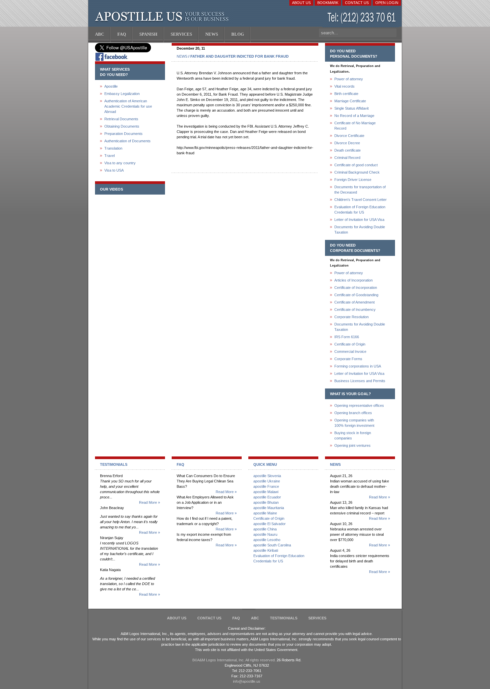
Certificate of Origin (349, 344)
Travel (109, 156)
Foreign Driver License (352, 180)
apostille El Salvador (269, 524)
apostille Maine (265, 513)
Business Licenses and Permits (359, 381)
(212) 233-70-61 (362, 18)
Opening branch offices (353, 413)
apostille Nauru (265, 534)
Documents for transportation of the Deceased (360, 189)
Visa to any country (120, 163)
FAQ (236, 618)
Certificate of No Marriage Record (355, 125)
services (317, 618)
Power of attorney (348, 79)
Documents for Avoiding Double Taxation (359, 229)
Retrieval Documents (121, 119)
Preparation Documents (123, 134)
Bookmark (327, 3)
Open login (386, 3)
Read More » (149, 502)
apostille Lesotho (266, 540)
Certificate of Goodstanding (356, 295)
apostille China (265, 529)
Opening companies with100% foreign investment (354, 422)
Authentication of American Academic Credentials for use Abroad (128, 106)
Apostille (111, 86)
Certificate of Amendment (354, 302)
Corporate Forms (348, 359)
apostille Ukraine (266, 481)
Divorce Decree (347, 143)
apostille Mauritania (268, 508)
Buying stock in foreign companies (352, 435)
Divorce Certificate (349, 136)
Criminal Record (347, 158)
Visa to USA (114, 170)
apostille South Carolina (272, 545)
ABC (255, 618)
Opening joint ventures (352, 445)
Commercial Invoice (350, 351)
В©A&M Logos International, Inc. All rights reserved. (234, 660)
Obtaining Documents (121, 126)
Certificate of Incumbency (355, 310)
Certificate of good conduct (356, 165)
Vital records (344, 86)
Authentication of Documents (127, 141)
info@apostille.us (246, 681)
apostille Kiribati (265, 550)
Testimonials (283, 618)
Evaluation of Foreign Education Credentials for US (359, 209)
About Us (301, 3)
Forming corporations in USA (357, 366)
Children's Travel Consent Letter (360, 200)
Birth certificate (346, 94)
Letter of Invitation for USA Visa (359, 220)
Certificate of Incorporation (355, 288)
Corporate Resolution (351, 317)
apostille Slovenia (267, 476)
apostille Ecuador (267, 497)
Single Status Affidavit (351, 108)
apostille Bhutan (266, 502)
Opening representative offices (359, 405)
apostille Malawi (265, 492)
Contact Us (357, 3)
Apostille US (163, 16)
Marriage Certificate (350, 101)
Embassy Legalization (122, 94)
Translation (113, 148)
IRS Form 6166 (346, 337)
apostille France (266, 486)
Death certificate (347, 150)
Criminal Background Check (357, 172)
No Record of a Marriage (354, 116)
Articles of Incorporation (353, 280)
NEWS (182, 56)
